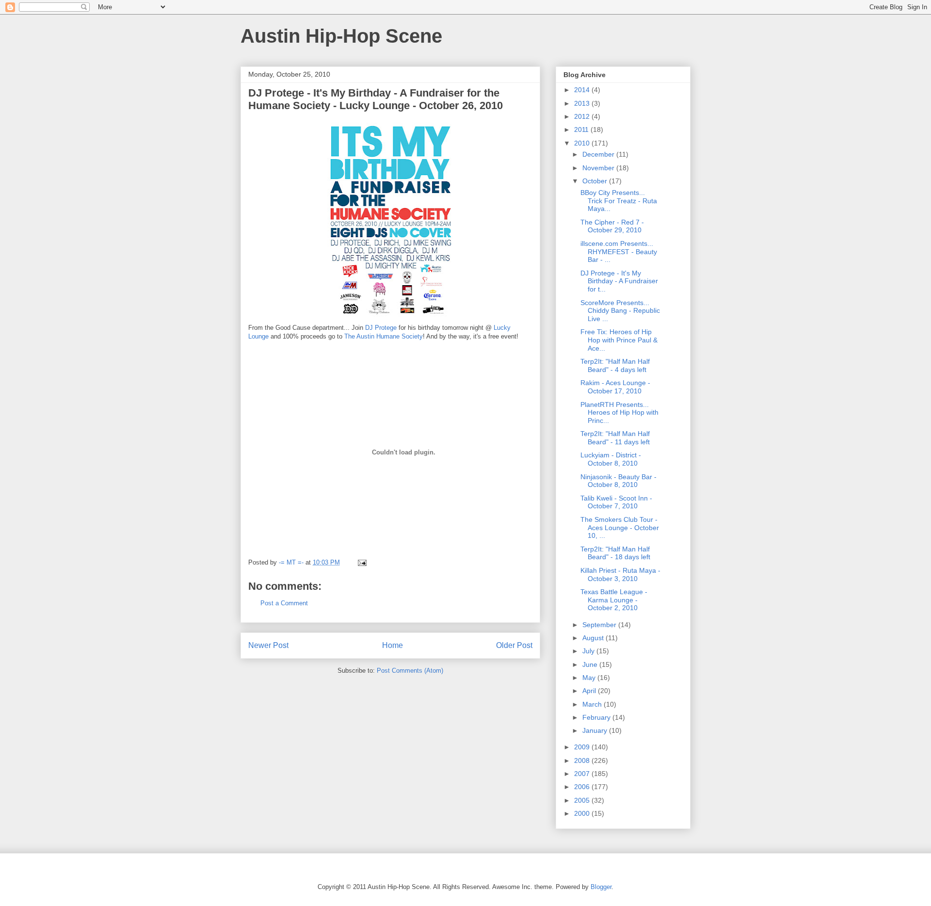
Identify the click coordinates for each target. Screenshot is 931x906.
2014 (583, 90)
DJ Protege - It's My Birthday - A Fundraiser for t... (619, 281)
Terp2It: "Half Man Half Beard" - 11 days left (615, 438)
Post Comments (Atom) (410, 670)
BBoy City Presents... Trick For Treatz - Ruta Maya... (618, 201)
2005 (583, 800)
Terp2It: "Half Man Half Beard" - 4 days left (615, 365)
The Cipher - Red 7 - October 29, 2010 (612, 226)
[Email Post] (361, 562)
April (590, 691)
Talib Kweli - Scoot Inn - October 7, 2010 (616, 502)
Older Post (514, 645)
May (589, 677)
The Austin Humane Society (383, 336)
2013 (583, 103)
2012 (583, 116)
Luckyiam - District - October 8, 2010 (610, 459)
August (594, 638)
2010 (583, 143)
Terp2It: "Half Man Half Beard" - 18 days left (615, 553)
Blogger (601, 886)
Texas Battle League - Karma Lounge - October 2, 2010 (613, 600)
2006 (583, 787)
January (595, 730)
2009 (583, 747)
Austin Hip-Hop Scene (341, 36)
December (599, 154)
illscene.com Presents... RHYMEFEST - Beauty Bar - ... (618, 252)
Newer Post (268, 645)
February (597, 717)
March (593, 704)
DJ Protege (381, 327)
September (600, 625)
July (589, 651)
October (595, 181)
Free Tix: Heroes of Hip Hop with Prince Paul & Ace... (619, 340)
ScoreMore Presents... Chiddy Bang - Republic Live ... (620, 311)
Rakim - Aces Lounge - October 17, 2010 (615, 387)
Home (392, 645)
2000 (583, 813)
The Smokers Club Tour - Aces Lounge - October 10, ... (619, 528)
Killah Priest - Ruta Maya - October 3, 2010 (620, 574)
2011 (582, 129)
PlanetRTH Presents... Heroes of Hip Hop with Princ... (619, 413)
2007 (583, 773)
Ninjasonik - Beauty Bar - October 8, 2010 (618, 481)
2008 (583, 760)
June (590, 664)
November (599, 168)
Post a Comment (284, 603)
